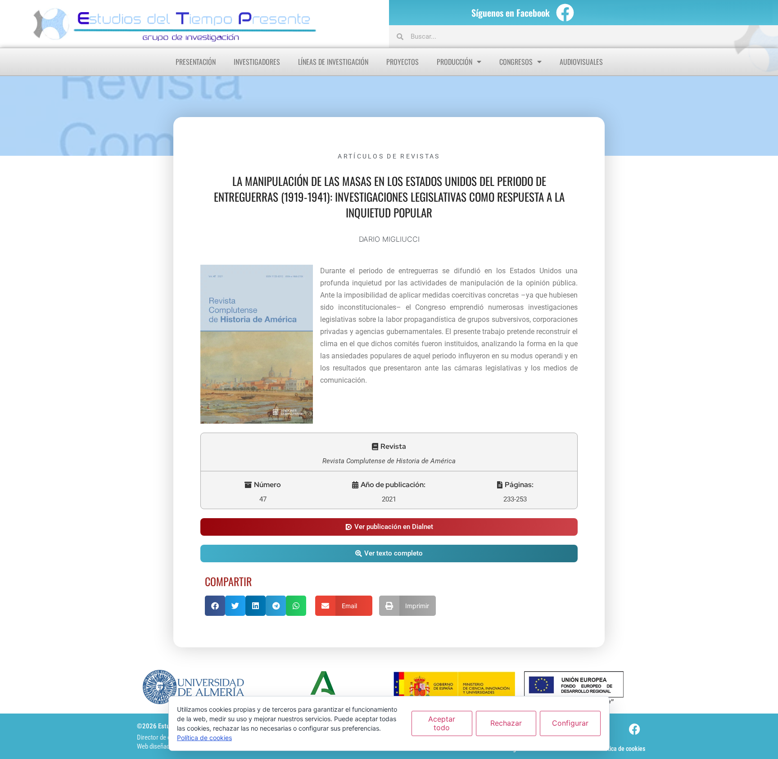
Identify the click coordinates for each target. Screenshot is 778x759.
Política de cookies (621, 748)
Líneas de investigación (333, 61)
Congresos (516, 61)
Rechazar (506, 722)
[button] (389, 447)
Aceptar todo (441, 723)
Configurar (570, 722)
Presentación (196, 61)
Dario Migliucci (389, 239)
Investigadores (257, 61)
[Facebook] (565, 12)
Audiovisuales (581, 61)
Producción (454, 61)
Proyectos (402, 61)
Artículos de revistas (389, 156)
